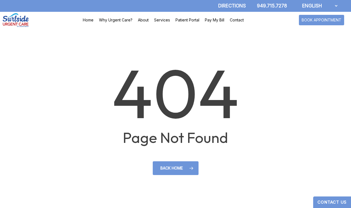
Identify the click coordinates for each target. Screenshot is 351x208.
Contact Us (332, 202)
